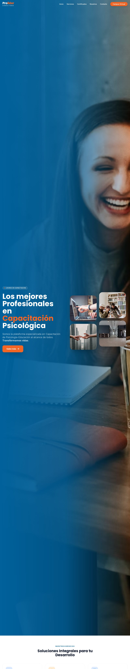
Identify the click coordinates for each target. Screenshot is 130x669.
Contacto (103, 4)
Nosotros (93, 4)
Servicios (70, 4)
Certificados (82, 4)
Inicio (61, 4)
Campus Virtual (119, 4)
